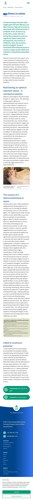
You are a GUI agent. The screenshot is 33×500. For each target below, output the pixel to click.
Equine (4, 464)
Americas (5, 470)
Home (4, 7)
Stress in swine (18, 7)
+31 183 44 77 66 (12, 433)
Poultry (5, 454)
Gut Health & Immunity (8, 442)
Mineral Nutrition (7, 446)
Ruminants (5, 460)
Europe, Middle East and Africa (10, 472)
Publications (10, 7)
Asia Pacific (6, 474)
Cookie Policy (22, 487)
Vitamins (5, 448)
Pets (4, 462)
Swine (4, 456)
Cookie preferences (16, 496)
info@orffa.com (12, 436)
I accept (16, 492)
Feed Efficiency (6, 444)
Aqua (4, 458)
